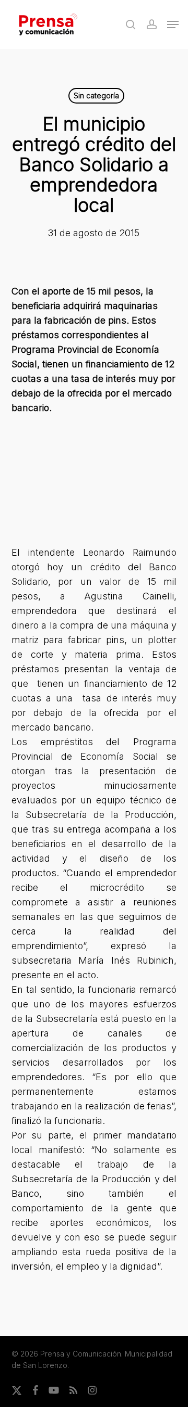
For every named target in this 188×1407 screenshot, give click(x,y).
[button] (173, 24)
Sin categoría (96, 95)
